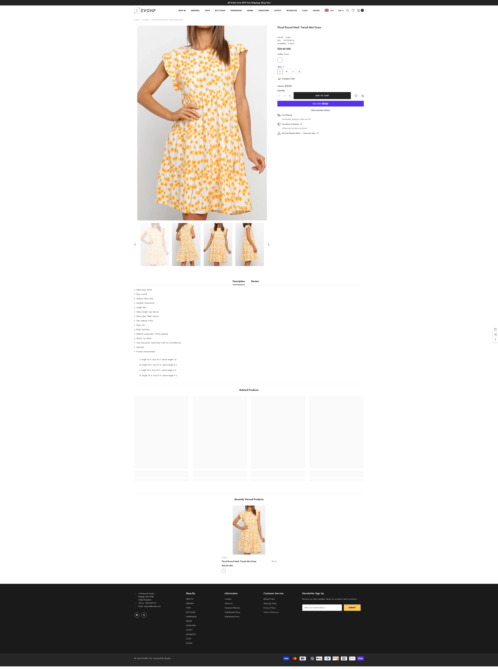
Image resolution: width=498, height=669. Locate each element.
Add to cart (323, 95)
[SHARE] (361, 96)
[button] (135, 245)
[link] (161, 475)
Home (136, 19)
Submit (352, 607)
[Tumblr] (144, 615)
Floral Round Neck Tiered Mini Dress (249, 561)
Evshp (288, 37)
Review (255, 281)
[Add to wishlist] (356, 96)
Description (239, 281)
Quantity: (281, 90)
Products (145, 19)
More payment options (320, 110)
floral (224, 571)
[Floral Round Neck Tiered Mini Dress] (249, 530)
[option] (202, 123)
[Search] (347, 10)
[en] (327, 10)
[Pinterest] (136, 615)
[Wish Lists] (353, 10)
